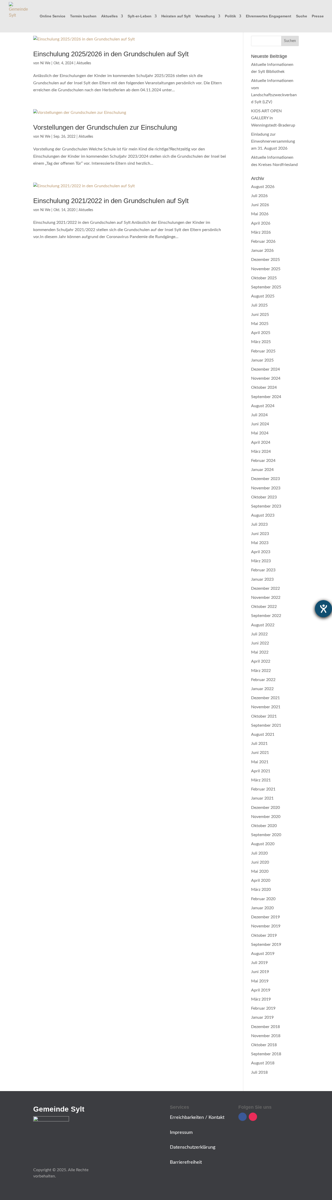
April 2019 (260, 990)
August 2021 (262, 734)
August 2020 (262, 844)
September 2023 (266, 506)
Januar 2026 (262, 250)
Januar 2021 (262, 798)
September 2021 (266, 725)
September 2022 (266, 616)
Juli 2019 (259, 963)
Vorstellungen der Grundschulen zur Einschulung (105, 127)
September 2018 (266, 1054)
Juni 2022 (260, 643)
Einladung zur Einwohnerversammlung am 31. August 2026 (273, 141)
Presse (318, 16)
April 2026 (260, 223)
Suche (301, 16)
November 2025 (265, 269)
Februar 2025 (263, 351)
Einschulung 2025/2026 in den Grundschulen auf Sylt (111, 54)
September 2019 (266, 944)
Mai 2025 (259, 324)
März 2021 (261, 780)
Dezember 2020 (265, 808)
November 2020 (265, 817)
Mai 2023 (259, 543)
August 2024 (262, 406)
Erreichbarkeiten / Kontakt (197, 1117)
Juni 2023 (260, 534)
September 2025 (266, 287)
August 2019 (262, 954)
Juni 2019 (260, 972)
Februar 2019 (263, 1008)
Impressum (181, 1132)
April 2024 (260, 442)
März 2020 (261, 889)
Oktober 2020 (264, 826)
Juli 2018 (259, 1072)
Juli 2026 (259, 196)
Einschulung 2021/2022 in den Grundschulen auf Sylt (111, 201)
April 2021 (260, 771)
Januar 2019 (262, 1017)
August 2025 (262, 296)
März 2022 (261, 671)
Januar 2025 (262, 360)
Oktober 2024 (264, 387)
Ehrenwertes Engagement (268, 16)
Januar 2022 (262, 689)
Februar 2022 (263, 680)
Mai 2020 (259, 871)
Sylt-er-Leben (139, 16)
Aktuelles (109, 16)
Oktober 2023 (264, 497)
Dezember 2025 (265, 260)
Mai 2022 (259, 652)
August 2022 (262, 625)
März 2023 (261, 561)
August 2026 (262, 187)
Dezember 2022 (265, 588)
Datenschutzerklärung (192, 1147)
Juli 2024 (259, 415)
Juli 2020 (259, 853)
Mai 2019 (259, 981)
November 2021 (265, 707)
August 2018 (262, 1063)
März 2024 (261, 451)
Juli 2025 (259, 305)
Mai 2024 (259, 433)
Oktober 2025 (264, 278)
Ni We (45, 63)
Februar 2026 (263, 241)
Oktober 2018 (264, 1045)
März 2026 (261, 232)
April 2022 (260, 661)
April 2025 (260, 333)
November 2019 (265, 926)
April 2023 (260, 552)
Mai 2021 (259, 762)
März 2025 (261, 342)
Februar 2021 (263, 789)
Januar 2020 (262, 908)
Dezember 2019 (265, 917)
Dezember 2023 (265, 479)
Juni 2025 (260, 315)
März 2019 (261, 999)
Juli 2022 (259, 634)
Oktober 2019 (264, 935)
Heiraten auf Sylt (176, 16)
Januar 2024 (262, 470)
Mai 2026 (259, 214)
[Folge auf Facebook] (242, 1117)
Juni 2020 (260, 862)
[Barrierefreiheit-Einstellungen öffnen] (323, 608)
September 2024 (266, 397)
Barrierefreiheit (186, 1162)
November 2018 (265, 1036)
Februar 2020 (263, 899)
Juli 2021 (259, 743)
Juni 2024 (260, 424)
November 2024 (265, 378)
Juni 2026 (260, 205)
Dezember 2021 (265, 698)
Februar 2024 (263, 461)
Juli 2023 (259, 524)
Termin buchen (83, 16)
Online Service (52, 16)
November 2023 (265, 488)
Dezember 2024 (265, 369)
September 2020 (266, 835)
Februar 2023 (263, 570)
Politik (230, 16)
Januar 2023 (262, 579)
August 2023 (262, 515)
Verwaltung (205, 16)
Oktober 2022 (264, 607)
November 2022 (265, 597)
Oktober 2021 (264, 716)
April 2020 (260, 880)
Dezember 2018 (265, 1027)
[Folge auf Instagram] (253, 1117)
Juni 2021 (260, 753)
